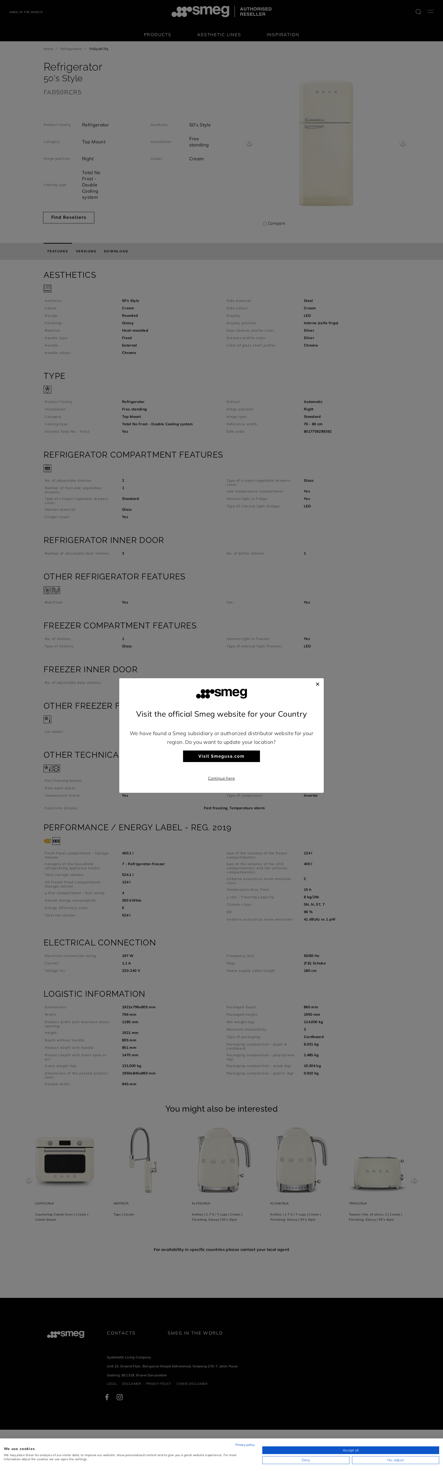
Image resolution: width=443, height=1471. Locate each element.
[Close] (317, 683)
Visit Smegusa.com (221, 756)
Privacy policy (245, 1445)
